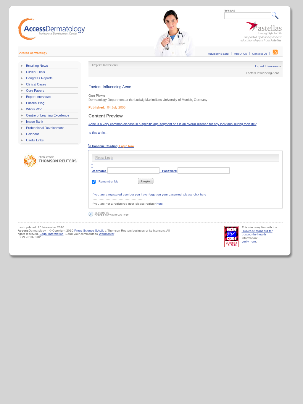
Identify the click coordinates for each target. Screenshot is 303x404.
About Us (240, 53)
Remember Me (108, 181)
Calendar (32, 134)
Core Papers (35, 90)
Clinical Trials (35, 72)
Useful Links (35, 140)
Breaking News (37, 65)
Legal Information (52, 233)
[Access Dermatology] (51, 39)
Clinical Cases (36, 84)
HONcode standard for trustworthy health (257, 232)
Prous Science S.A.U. (89, 230)
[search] (276, 15)
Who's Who (34, 109)
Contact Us (259, 53)
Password (169, 170)
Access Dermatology (33, 52)
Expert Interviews (38, 96)
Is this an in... (97, 132)
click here (200, 194)
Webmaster (106, 233)
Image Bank (34, 121)
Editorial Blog (35, 103)
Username (99, 170)
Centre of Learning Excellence (47, 115)
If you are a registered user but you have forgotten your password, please (143, 175)
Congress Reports (39, 78)
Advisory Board (218, 53)
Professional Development (45, 128)
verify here (249, 241)
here (160, 203)
